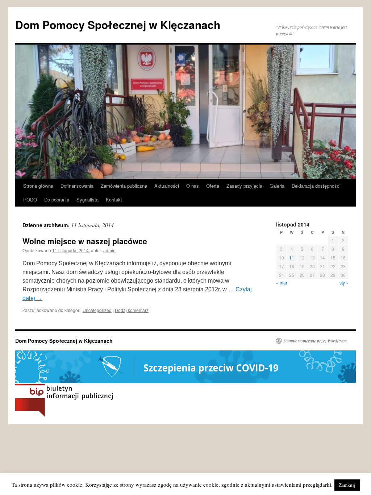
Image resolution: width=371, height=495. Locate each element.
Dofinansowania (77, 185)
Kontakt (114, 199)
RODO (30, 199)
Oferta (212, 185)
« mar (281, 282)
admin (109, 250)
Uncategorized (97, 310)
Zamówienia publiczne (124, 185)
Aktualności (166, 185)
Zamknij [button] (347, 485)
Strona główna (38, 185)
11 (291, 257)
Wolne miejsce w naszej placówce (84, 241)
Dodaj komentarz (132, 310)
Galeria (277, 185)
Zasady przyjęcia (244, 185)
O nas (192, 185)
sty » (344, 282)
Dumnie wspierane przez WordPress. (315, 341)
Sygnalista (87, 199)
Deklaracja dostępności (316, 185)
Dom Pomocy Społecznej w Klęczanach (117, 24)
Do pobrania (56, 199)
